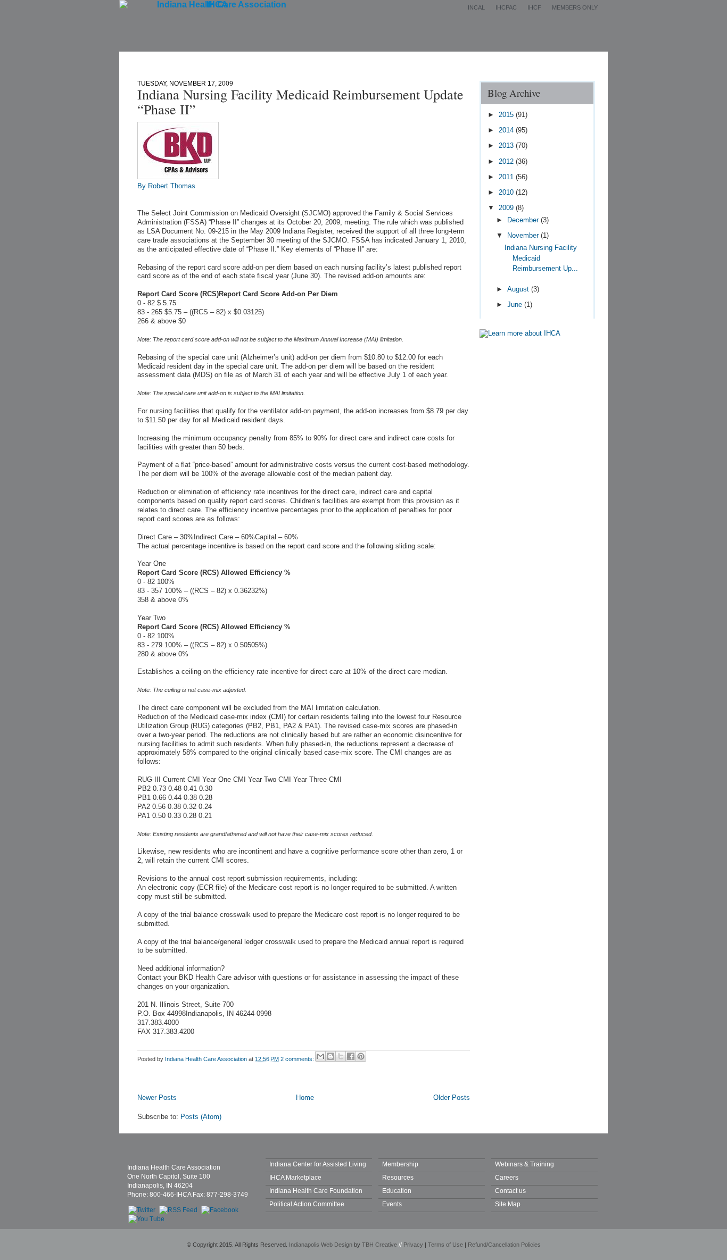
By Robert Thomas (166, 186)
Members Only (575, 7)
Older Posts (451, 1098)
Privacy (413, 1244)
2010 (507, 192)
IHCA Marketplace (295, 1177)
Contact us (510, 1190)
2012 (507, 161)
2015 (507, 115)
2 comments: (298, 1059)
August (519, 289)
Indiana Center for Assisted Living (317, 1164)
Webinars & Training (524, 1164)
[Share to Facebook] (350, 1056)
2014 (507, 130)
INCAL (476, 7)
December (524, 220)
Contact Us (500, 60)
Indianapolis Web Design (320, 1244)
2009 (507, 208)
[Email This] (320, 1056)
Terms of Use (445, 1244)
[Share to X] (340, 1056)
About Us (263, 60)
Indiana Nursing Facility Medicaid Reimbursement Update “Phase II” (300, 102)
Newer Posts (157, 1098)
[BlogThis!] (330, 1056)
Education (439, 60)
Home (211, 60)
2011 (507, 177)
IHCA (217, 4)
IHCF (534, 7)
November (524, 235)
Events (384, 60)
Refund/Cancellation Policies (504, 1244)
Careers (506, 1177)
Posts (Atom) (200, 1117)
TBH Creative (379, 1244)
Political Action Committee (306, 1203)
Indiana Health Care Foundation (315, 1190)
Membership (325, 60)
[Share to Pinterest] (361, 1056)
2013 (507, 145)
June (515, 304)
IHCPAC (506, 7)
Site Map (508, 1203)
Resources (398, 1177)
